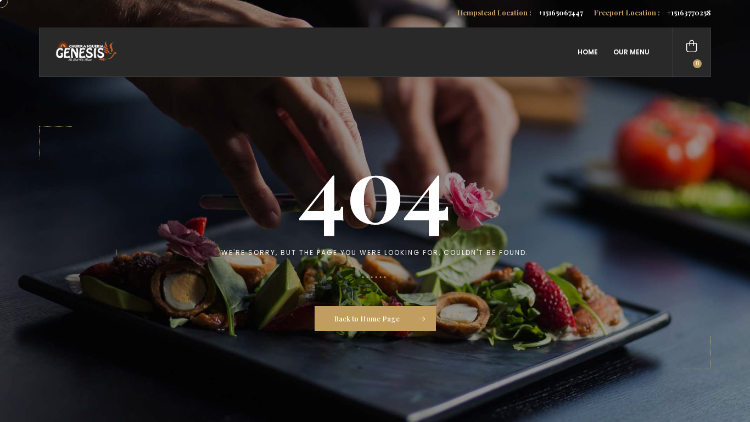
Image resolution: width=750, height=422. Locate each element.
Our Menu (631, 52)
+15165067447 (520, 12)
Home (588, 52)
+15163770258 (652, 12)
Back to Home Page (367, 318)
